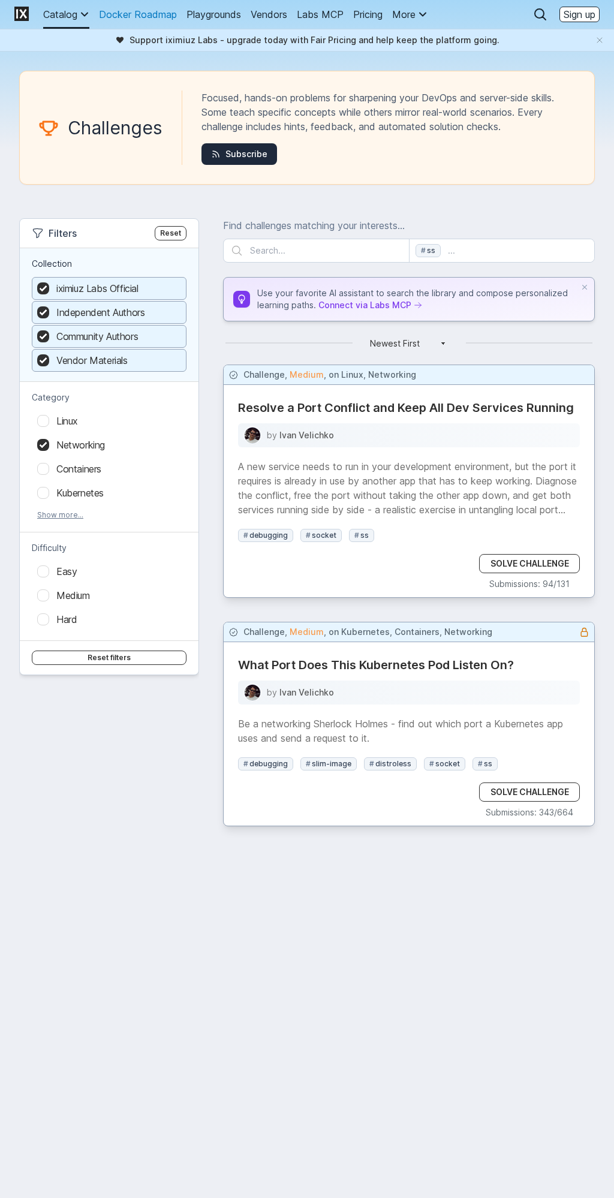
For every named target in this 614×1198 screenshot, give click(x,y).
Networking (392, 374)
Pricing (368, 14)
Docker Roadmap (138, 14)
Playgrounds (213, 14)
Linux (352, 374)
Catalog (60, 14)
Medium (307, 374)
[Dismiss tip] (584, 287)
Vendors (269, 14)
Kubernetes (365, 632)
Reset (170, 232)
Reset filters (109, 657)
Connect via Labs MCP (364, 305)
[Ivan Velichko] (252, 435)
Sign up (579, 14)
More (404, 14)
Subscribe (246, 154)
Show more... (60, 514)
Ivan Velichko (306, 435)
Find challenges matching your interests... (314, 225)
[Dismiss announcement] (599, 40)
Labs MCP (320, 14)
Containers (417, 632)
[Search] (540, 14)
